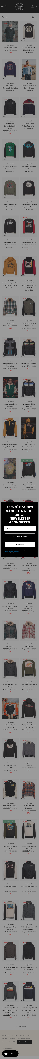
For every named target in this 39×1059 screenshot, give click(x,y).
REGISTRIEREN (20, 536)
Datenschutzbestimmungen (12, 551)
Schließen (20, 544)
